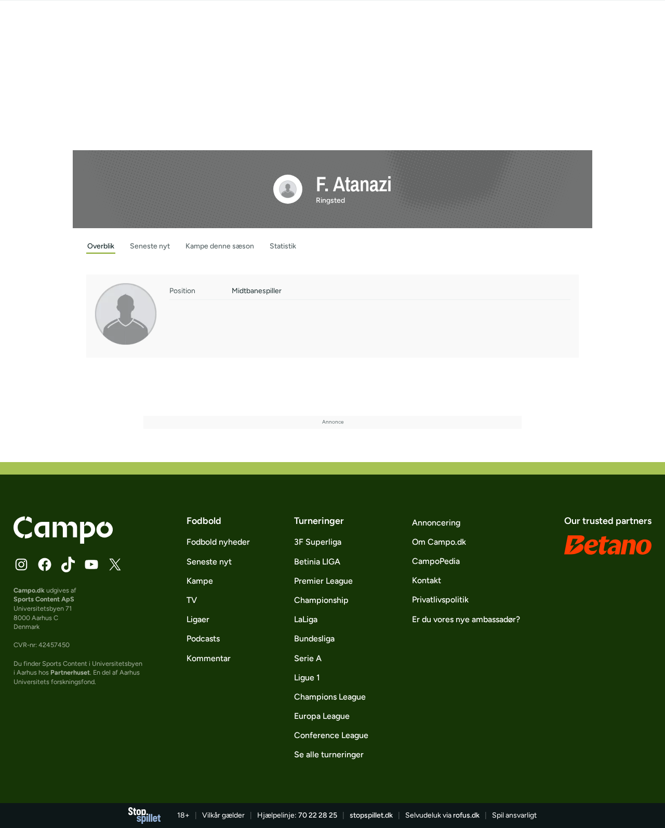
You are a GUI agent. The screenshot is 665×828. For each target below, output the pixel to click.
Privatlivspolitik (440, 599)
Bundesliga (314, 638)
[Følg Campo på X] (115, 564)
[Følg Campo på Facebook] (44, 564)
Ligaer (198, 619)
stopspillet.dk (371, 815)
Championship (321, 600)
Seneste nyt (209, 562)
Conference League (331, 735)
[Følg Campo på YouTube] (91, 564)
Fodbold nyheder (218, 542)
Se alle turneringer (329, 754)
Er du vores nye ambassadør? (466, 619)
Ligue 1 (307, 677)
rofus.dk (466, 815)
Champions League (330, 697)
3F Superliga (317, 542)
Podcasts (203, 638)
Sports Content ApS (44, 599)
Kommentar (209, 658)
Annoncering (436, 523)
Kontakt (426, 580)
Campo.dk (29, 590)
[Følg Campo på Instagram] (21, 564)
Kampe (200, 581)
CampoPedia (436, 561)
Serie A (308, 658)
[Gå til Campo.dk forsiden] (63, 540)
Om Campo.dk (439, 542)
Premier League (323, 581)
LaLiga (305, 619)
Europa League (322, 716)
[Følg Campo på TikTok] (68, 564)
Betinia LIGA (317, 562)
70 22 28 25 (317, 815)
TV (192, 600)
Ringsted (330, 200)
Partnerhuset (70, 672)
